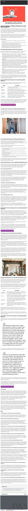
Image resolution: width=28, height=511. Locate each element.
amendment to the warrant (9, 222)
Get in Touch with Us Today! (7, 230)
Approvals (13, 207)
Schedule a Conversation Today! (8, 104)
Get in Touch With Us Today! (7, 386)
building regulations (18, 212)
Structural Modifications (3, 300)
